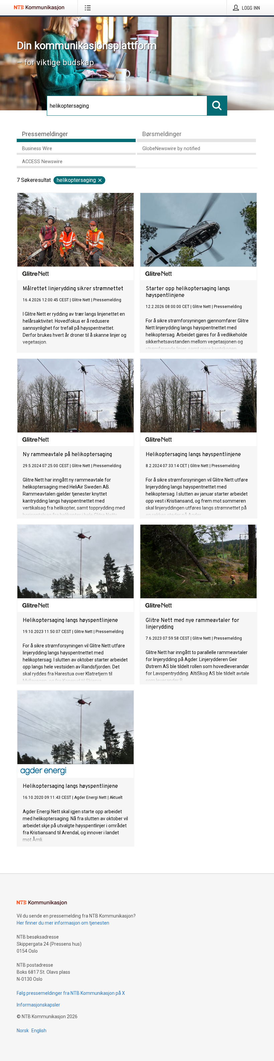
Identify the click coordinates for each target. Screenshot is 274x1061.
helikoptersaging (76, 180)
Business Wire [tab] (37, 148)
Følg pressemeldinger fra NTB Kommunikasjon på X (71, 993)
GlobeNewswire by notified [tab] (171, 148)
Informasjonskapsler (38, 1004)
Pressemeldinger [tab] (45, 133)
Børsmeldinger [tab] (161, 133)
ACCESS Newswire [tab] (42, 162)
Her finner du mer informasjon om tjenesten (63, 923)
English (38, 1030)
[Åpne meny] (89, 7)
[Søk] (217, 106)
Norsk (23, 1030)
